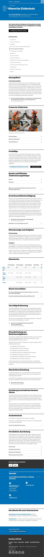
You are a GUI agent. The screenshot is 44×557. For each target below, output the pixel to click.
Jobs (10, 543)
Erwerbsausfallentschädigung (16, 48)
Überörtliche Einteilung (15, 62)
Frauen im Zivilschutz (15, 42)
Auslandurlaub (13, 67)
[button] (18, 30)
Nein (15, 465)
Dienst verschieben (14, 55)
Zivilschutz (12, 5)
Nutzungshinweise (12, 547)
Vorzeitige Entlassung (15, 57)
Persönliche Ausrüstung (15, 69)
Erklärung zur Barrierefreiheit (31, 546)
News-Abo (21, 542)
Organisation (17, 1)
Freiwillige (12, 44)
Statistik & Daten (35, 542)
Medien (27, 542)
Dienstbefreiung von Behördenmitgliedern (19, 60)
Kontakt (12, 71)
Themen (10, 1)
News (15, 542)
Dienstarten (12, 53)
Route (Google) (12, 488)
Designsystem (22, 546)
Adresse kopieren (13, 490)
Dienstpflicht (13, 39)
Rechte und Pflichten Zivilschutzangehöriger (20, 46)
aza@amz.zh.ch (13, 497)
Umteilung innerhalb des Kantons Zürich (19, 64)
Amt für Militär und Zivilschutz (17, 531)
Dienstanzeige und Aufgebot (16, 51)
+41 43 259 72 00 (30, 485)
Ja (10, 465)
